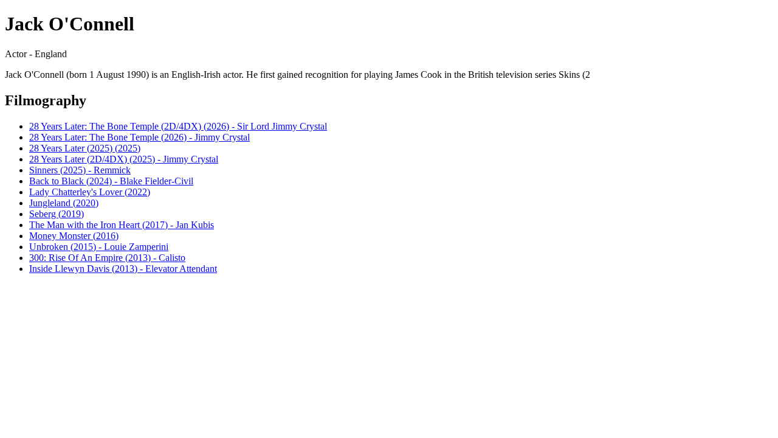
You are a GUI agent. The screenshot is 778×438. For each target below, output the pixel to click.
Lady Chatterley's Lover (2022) (89, 192)
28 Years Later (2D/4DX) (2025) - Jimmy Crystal (123, 159)
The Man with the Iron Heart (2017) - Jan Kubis (121, 225)
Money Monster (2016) (74, 236)
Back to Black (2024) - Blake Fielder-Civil (111, 181)
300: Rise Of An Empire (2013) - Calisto (107, 257)
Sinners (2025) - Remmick (80, 170)
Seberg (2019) (56, 214)
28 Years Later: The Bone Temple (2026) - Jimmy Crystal (139, 137)
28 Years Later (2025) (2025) (84, 148)
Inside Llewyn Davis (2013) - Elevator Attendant (123, 268)
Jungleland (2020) (63, 203)
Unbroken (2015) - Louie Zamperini (98, 247)
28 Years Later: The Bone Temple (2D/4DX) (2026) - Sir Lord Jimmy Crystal (178, 126)
